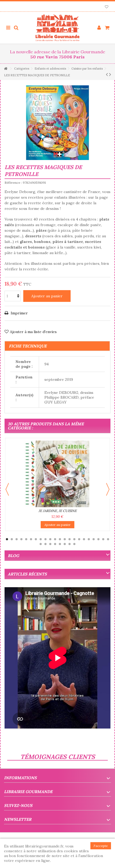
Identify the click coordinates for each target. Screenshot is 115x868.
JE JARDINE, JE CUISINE (58, 511)
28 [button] (65, 544)
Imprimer (19, 313)
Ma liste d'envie (106, 7)
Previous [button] (7, 489)
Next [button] (108, 489)
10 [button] (50, 539)
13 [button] (65, 539)
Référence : (13, 183)
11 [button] (55, 539)
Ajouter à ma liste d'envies (33, 331)
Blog (13, 555)
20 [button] (98, 539)
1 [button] (7, 539)
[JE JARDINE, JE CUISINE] (57, 474)
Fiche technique (28, 346)
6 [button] (31, 539)
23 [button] (41, 544)
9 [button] (45, 539)
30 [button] (74, 544)
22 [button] (108, 539)
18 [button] (89, 539)
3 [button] (17, 539)
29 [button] (69, 544)
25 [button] (50, 544)
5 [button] (26, 539)
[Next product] (110, 74)
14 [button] (69, 539)
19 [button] (94, 539)
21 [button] (103, 539)
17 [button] (84, 539)
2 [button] (12, 539)
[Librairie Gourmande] (57, 27)
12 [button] (60, 539)
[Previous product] (107, 74)
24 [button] (45, 544)
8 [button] (41, 539)
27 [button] (60, 544)
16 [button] (79, 539)
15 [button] (74, 539)
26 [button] (55, 544)
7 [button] (36, 539)
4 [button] (21, 539)
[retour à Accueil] (5, 68)
